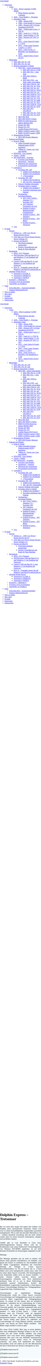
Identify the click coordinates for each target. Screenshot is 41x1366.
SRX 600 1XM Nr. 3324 (32, 105)
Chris (4, 1)
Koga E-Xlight (19, 141)
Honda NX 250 (23, 127)
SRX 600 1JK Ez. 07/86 (31, 70)
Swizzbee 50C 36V (25, 178)
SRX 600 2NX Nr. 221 (31, 92)
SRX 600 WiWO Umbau (27, 119)
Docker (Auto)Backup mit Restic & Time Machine (27, 248)
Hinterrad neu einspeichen (27, 164)
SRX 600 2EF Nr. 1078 (31, 107)
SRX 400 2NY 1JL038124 (28, 110)
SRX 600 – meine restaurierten (29, 68)
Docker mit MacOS (21, 241)
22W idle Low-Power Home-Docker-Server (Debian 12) (27, 238)
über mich (8, 294)
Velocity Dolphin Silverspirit (28, 184)
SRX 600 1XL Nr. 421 (31, 88)
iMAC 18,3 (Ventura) (21, 253)
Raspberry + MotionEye (18, 280)
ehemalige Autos (20, 19)
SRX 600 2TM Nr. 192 (31, 96)
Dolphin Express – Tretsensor (29, 224)
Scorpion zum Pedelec (26, 160)
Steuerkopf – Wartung (26, 162)
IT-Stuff (7, 229)
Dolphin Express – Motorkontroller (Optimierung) (29, 210)
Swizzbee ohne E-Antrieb (27, 186)
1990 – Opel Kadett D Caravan (29, 23)
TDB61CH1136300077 (31, 188)
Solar (6, 286)
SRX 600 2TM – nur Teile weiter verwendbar (31, 81)
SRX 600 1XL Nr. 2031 (31, 115)
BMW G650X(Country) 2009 (29, 133)
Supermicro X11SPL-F (22, 274)
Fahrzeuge (8, 5)
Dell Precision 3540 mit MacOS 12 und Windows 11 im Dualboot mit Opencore (26, 257)
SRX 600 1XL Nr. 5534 (31, 86)
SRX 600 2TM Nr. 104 (31, 84)
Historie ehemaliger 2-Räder (24, 66)
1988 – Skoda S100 (25, 21)
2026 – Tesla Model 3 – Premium (26, 17)
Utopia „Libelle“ (20, 155)
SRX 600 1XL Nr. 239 (22, 62)
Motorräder (13, 60)
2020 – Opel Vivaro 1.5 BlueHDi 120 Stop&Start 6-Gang (28, 52)
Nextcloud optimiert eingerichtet (25, 244)
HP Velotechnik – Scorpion (23, 157)
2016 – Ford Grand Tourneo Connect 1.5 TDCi (28, 47)
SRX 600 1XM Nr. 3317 (32, 94)
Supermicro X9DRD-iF (22, 276)
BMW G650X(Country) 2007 (29, 131)
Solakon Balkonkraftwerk (18, 290)
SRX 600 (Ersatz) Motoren (28, 137)
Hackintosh (13, 251)
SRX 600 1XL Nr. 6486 (31, 100)
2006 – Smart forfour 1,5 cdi (28, 35)
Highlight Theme (6, 1363)
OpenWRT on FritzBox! (18, 284)
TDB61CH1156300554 (31, 180)
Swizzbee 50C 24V (25, 170)
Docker (11, 231)
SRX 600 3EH (23, 117)
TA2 (15, 227)
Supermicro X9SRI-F (21, 278)
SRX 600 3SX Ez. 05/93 (32, 90)
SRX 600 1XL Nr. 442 (22, 64)
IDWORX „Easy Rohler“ (23, 153)
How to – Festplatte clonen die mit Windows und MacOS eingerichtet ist (27, 268)
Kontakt (7, 296)
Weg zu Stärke (10, 292)
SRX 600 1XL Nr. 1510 (31, 113)
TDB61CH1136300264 (31, 174)
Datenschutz (9, 300)
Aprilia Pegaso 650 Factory (28, 129)
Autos (11, 7)
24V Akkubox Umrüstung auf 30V (30, 205)
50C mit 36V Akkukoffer (32, 182)
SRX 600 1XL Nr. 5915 (31, 103)
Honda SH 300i (24, 125)
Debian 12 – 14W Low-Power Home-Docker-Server (25, 234)
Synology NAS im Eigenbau (19, 282)
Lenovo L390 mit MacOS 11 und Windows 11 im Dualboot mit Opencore (26, 263)
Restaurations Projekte (22, 135)
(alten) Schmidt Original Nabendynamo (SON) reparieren (27, 145)
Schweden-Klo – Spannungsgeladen (22, 288)
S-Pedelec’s (18, 168)
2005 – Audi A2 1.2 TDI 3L (28, 33)
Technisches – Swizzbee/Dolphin (25, 195)
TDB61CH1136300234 (31, 172)
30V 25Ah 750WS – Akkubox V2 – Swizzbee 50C (30, 200)
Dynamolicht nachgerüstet (27, 166)
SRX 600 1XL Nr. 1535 (31, 98)
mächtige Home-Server (17, 271)
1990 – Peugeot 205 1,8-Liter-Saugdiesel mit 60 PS (29, 26)
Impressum (8, 298)
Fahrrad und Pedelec (16, 139)
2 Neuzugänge (28, 176)
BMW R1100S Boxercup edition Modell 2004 (27, 122)
